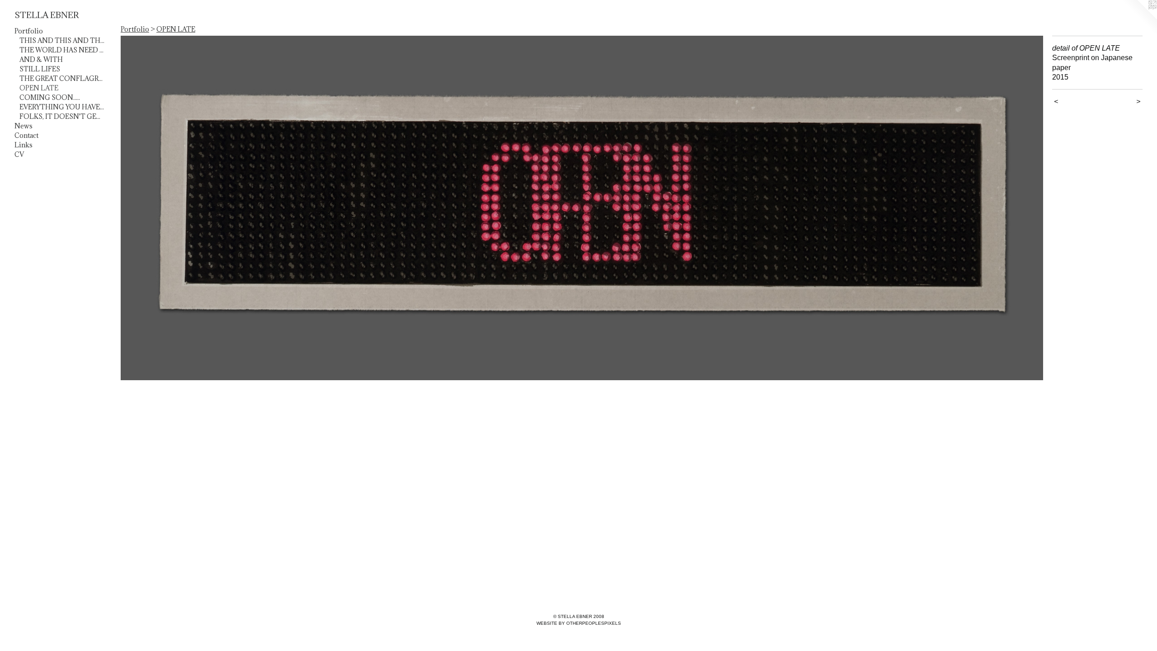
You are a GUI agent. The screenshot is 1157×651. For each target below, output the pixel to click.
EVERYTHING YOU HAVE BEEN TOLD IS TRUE (62, 107)
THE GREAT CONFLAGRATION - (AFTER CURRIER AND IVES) (62, 78)
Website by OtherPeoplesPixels (578, 623)
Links (23, 145)
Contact (26, 135)
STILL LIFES (39, 69)
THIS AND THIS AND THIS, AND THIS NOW (62, 40)
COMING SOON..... (49, 97)
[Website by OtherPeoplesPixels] (1139, 18)
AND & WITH (41, 59)
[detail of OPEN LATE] (582, 208)
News (23, 126)
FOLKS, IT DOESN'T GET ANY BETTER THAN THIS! (62, 116)
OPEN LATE (38, 88)
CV (19, 154)
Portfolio (28, 31)
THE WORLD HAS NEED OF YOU (62, 50)
